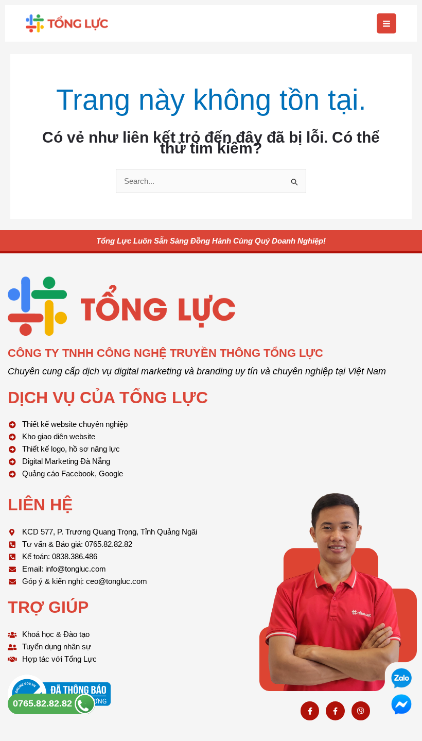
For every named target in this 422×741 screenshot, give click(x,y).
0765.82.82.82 (44, 703)
